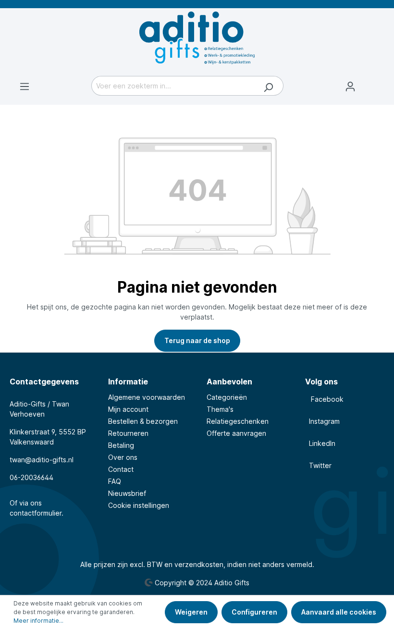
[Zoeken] (268, 86)
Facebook (324, 399)
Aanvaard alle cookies (338, 612)
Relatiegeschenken (238, 421)
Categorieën (227, 397)
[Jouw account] (350, 86)
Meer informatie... (38, 620)
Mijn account (128, 409)
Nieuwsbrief (127, 493)
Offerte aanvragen (236, 433)
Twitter (318, 465)
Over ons (122, 457)
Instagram (322, 421)
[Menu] (24, 86)
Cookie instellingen (138, 505)
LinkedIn (320, 443)
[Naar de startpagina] (197, 38)
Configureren (254, 612)
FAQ (114, 481)
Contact (121, 469)
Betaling (121, 445)
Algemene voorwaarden (146, 397)
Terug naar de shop (197, 340)
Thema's (220, 409)
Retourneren (128, 433)
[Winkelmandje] (374, 81)
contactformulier (36, 513)
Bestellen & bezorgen (143, 421)
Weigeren (191, 612)
